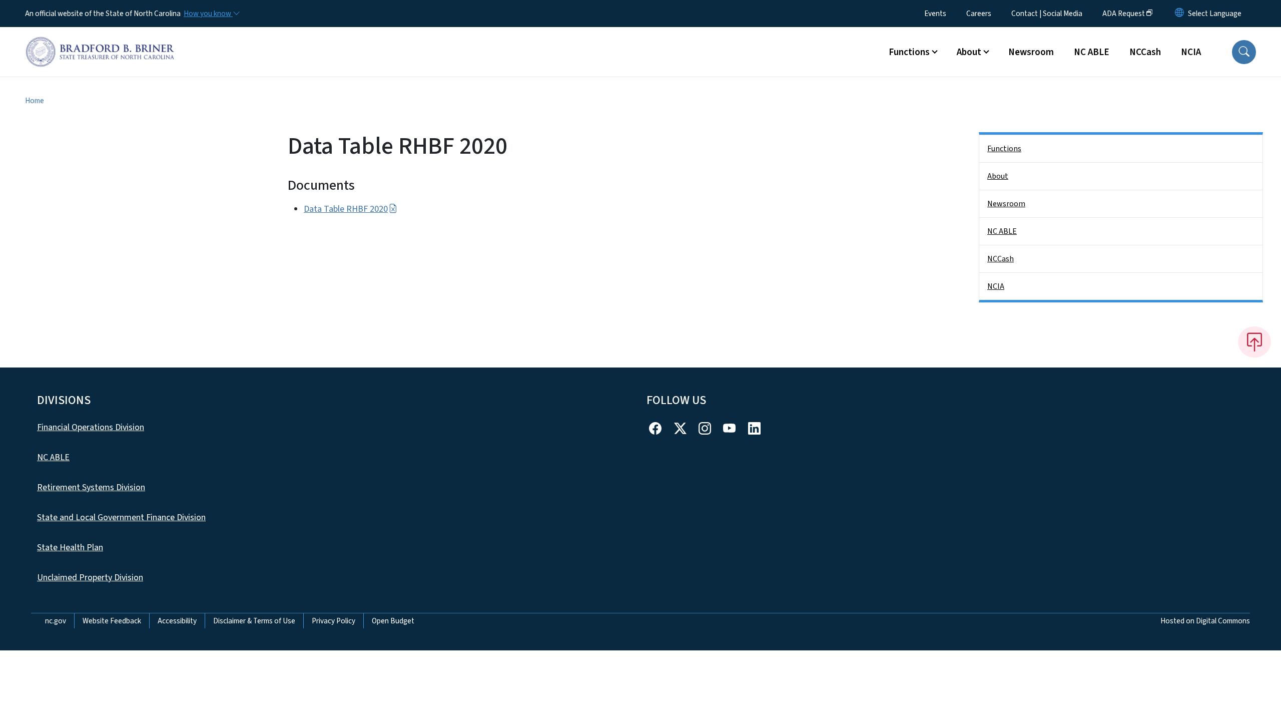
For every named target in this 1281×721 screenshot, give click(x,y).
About (997, 176)
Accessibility (177, 620)
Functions (1004, 148)
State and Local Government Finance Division (121, 517)
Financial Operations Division (90, 427)
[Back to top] (1254, 341)
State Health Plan (70, 547)
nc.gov (55, 620)
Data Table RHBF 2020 (346, 209)
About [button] (969, 52)
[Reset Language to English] (1179, 13)
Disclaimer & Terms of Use (254, 620)
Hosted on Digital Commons (1205, 620)
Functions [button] (909, 52)
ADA (1123, 13)
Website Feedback (112, 620)
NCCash (1145, 52)
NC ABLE (1091, 52)
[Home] (100, 40)
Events (935, 13)
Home (34, 100)
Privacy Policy (333, 620)
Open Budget (393, 620)
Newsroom (1031, 52)
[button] (1244, 52)
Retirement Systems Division (91, 487)
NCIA (1191, 52)
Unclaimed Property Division (90, 577)
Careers (978, 13)
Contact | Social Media (1046, 13)
